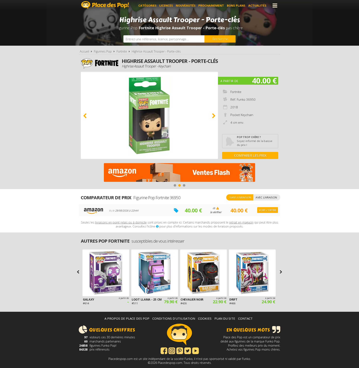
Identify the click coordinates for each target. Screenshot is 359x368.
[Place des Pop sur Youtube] (195, 350)
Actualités (257, 5)
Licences (166, 5)
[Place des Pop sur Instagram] (171, 350)
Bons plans (236, 5)
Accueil (84, 51)
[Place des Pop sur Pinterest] (179, 350)
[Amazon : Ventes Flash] (179, 173)
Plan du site (224, 318)
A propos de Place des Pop (127, 318)
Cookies (204, 318)
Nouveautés (185, 5)
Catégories (147, 5)
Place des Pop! (105, 5)
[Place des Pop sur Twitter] (187, 350)
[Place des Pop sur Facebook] (164, 350)
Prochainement (211, 5)
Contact (245, 318)
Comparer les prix (250, 155)
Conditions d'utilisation (173, 318)
